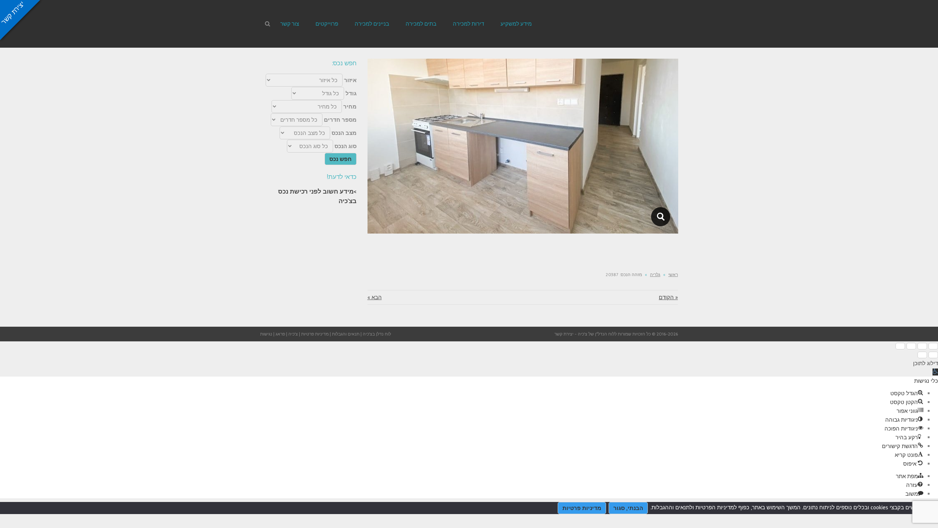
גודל (351, 93)
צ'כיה (293, 334)
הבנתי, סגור (628, 508)
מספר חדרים (340, 119)
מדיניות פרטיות (315, 334)
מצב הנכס (344, 132)
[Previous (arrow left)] (933, 355)
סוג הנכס (346, 146)
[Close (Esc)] (933, 346)
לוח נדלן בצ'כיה (377, 334)
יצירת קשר (563, 334)
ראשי (673, 274)
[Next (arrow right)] (922, 355)
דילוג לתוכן (925, 363)
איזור (350, 80)
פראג (280, 334)
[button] (935, 371)
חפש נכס (340, 158)
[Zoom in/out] (900, 346)
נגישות (266, 334)
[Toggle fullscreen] (911, 346)
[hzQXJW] (661, 216)
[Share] (922, 346)
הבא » (375, 297)
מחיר (350, 106)
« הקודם (668, 297)
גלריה (655, 274)
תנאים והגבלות (345, 334)
